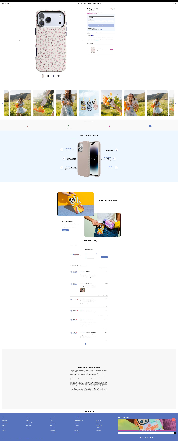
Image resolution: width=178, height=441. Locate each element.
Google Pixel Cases (5, 422)
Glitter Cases (76, 430)
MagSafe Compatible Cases (78, 420)
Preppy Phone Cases (99, 423)
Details (88, 32)
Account (27, 420)
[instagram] (142, 437)
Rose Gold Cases (98, 420)
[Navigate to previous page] (84, 344)
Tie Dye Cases (76, 425)
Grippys (3, 423)
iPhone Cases (4, 418)
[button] (91, 253)
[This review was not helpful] (106, 295)
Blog (51, 425)
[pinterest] (145, 437)
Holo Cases (97, 418)
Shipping (94, 32)
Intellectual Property (53, 432)
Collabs (94, 3)
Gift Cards (3, 428)
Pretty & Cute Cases (99, 425)
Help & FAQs (28, 418)
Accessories (89, 3)
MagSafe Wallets (98, 430)
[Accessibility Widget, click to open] (1, 1)
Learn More (65, 230)
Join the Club (99, 3)
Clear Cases (76, 428)
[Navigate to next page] (94, 344)
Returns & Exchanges (29, 422)
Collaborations (76, 422)
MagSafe (84, 3)
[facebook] (140, 437)
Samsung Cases (4, 420)
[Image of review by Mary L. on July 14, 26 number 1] (82, 290)
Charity (51, 420)
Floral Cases (76, 427)
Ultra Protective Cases (77, 418)
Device (91, 15)
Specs (91, 32)
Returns (97, 32)
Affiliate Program (52, 430)
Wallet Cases (98, 428)
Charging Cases (98, 427)
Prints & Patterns (77, 432)
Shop (78, 3)
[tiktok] (147, 437)
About (51, 418)
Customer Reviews (53, 423)
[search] (171, 3)
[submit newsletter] (174, 433)
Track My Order (28, 423)
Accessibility (28, 428)
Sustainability (100, 32)
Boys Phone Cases (98, 422)
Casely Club (4, 430)
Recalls (27, 427)
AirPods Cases (4, 425)
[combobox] (83, 265)
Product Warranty (28, 425)
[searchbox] (74, 265)
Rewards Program (53, 428)
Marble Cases (76, 423)
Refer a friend (52, 427)
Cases (81, 3)
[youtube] (150, 437)
